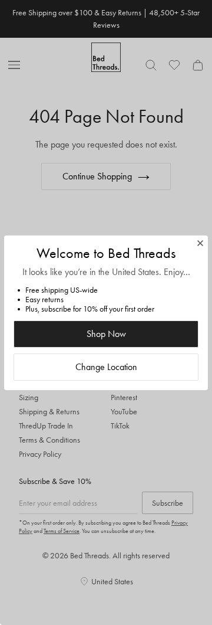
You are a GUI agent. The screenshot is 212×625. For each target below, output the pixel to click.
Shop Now (106, 334)
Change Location (106, 367)
